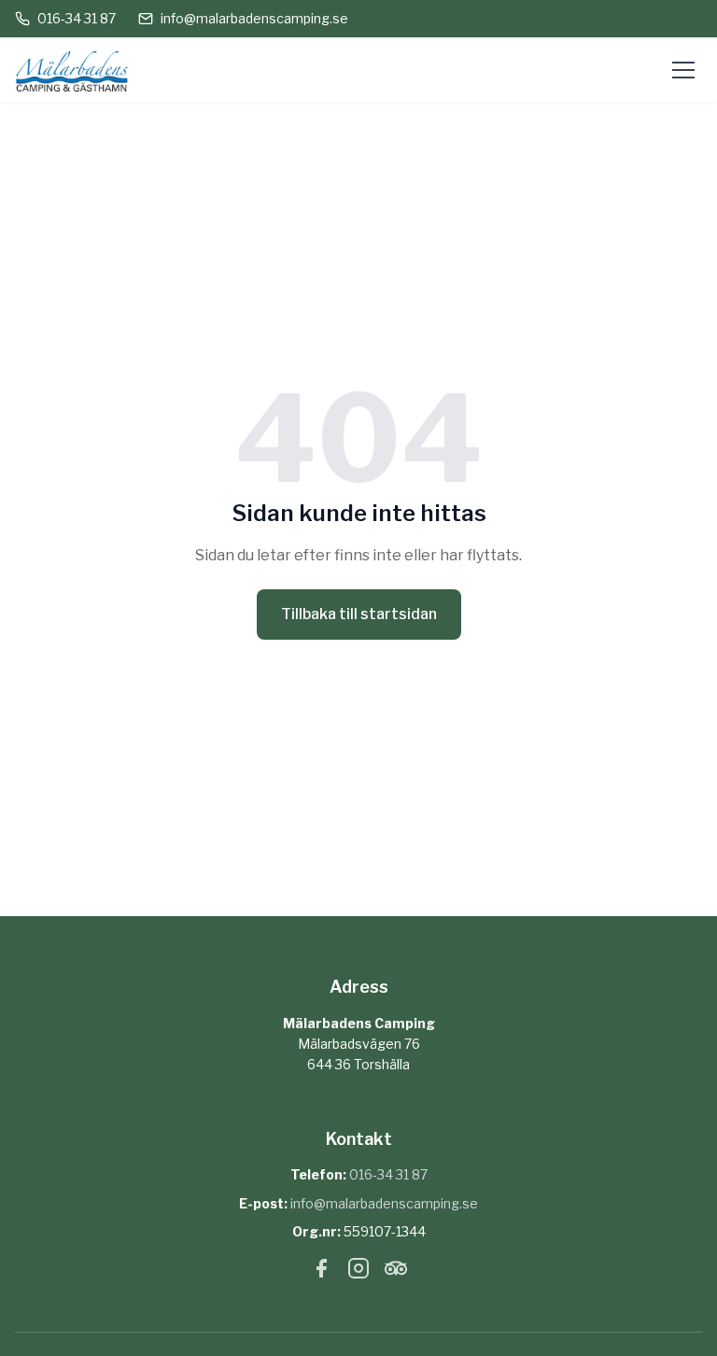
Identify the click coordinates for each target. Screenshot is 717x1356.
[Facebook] (321, 1272)
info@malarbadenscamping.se (254, 18)
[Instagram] (358, 1272)
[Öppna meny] (683, 70)
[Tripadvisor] (396, 1272)
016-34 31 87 (76, 18)
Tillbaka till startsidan (359, 614)
